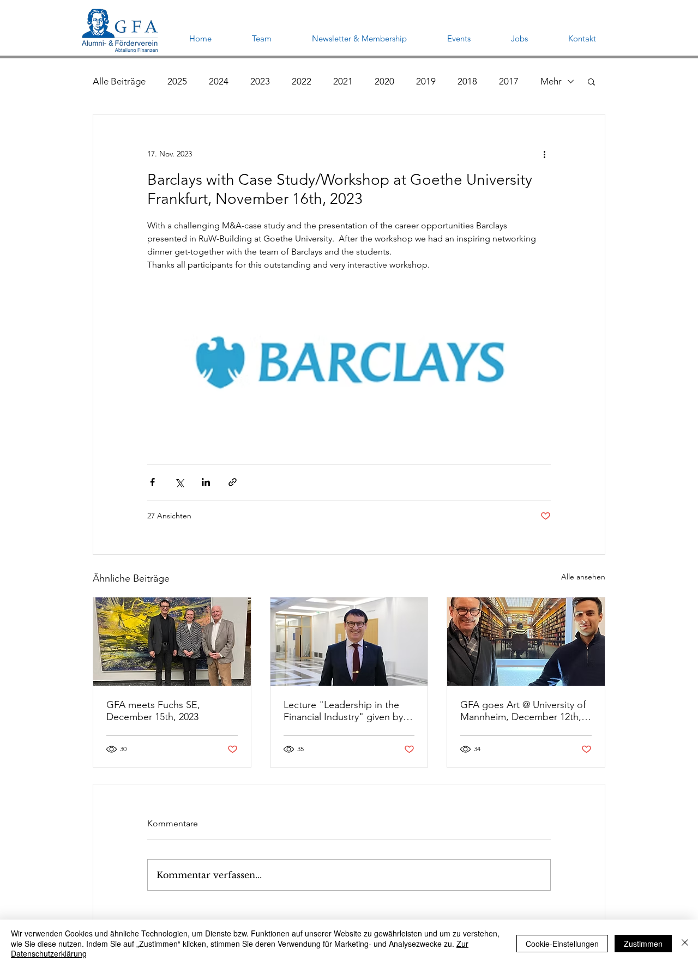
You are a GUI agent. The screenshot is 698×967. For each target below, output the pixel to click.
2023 (260, 81)
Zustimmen (643, 943)
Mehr (551, 81)
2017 (509, 81)
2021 (343, 81)
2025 (177, 81)
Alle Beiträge (119, 81)
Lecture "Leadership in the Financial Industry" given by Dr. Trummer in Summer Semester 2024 (343, 711)
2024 (218, 81)
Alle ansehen (583, 577)
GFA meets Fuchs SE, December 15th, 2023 (153, 711)
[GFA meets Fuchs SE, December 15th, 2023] (172, 641)
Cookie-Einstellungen (562, 943)
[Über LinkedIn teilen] (206, 482)
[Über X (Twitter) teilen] (179, 482)
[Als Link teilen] (232, 482)
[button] (591, 81)
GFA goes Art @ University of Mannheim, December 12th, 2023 (523, 711)
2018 (467, 81)
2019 (426, 81)
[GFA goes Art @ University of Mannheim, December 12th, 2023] (526, 641)
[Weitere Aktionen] (544, 153)
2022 (301, 81)
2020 (384, 81)
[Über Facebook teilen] (152, 482)
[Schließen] (684, 943)
